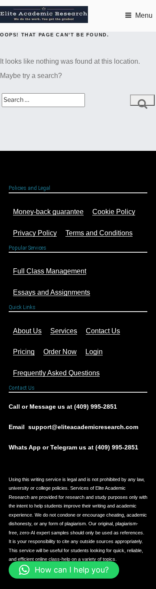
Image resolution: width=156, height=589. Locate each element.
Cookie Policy (113, 211)
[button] (64, 570)
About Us (27, 331)
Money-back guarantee (48, 211)
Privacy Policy (35, 233)
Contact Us (103, 331)
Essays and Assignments (51, 292)
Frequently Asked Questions (56, 373)
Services (63, 331)
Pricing (24, 351)
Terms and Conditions (99, 233)
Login (94, 351)
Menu (144, 15)
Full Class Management (49, 271)
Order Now (60, 351)
